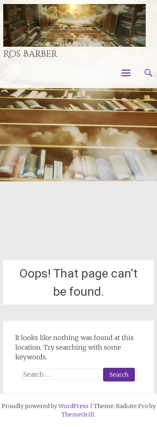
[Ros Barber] (74, 25)
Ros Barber (30, 54)
